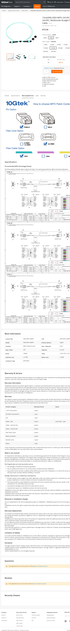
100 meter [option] (53, 51)
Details (7, 96)
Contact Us (3, 617)
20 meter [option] (60, 48)
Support (16, 6)
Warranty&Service (28, 96)
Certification (4, 620)
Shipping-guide (50, 615)
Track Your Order (51, 620)
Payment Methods (51, 617)
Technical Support (36, 615)
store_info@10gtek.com (12, 449)
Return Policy (19, 615)
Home (4, 10)
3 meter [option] (59, 44)
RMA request (19, 623)
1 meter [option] (45, 44)
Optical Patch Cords (13, 10)
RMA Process (19, 620)
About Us (3, 615)
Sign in (35, 566)
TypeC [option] (57, 37)
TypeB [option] (51, 37)
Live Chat (34, 617)
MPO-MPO (25, 10)
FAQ (33, 620)
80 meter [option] (45, 51)
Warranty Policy (20, 617)
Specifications (15, 96)
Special (37, 6)
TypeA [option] (45, 37)
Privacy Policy (19, 626)
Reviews (43, 96)
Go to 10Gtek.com (49, 6)
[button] (17, 57)
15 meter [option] (53, 48)
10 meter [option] (45, 48)
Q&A (37, 96)
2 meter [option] (52, 44)
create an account (42, 566)
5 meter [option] (66, 44)
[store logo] (6, 2)
